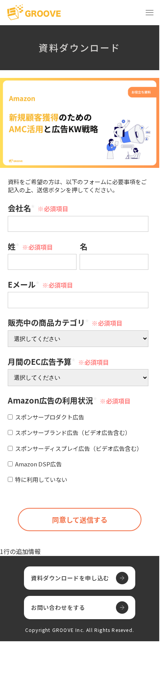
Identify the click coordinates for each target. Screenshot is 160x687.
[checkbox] (78, 447)
